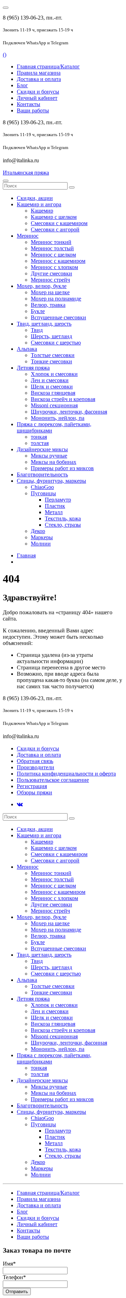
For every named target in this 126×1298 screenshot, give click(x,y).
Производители (35, 767)
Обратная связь (35, 761)
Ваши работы (33, 110)
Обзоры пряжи (34, 792)
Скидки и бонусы (38, 92)
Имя (9, 1264)
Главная (26, 555)
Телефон (14, 1277)
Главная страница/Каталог (48, 66)
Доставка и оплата (39, 79)
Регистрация (32, 786)
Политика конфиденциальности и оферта (66, 774)
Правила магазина (39, 73)
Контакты (28, 104)
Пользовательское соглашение (53, 780)
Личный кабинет (37, 98)
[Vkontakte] (20, 804)
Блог (22, 85)
